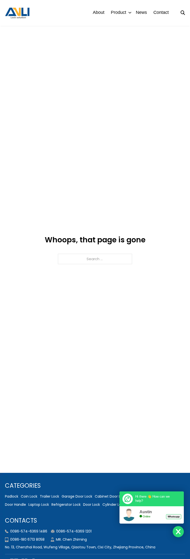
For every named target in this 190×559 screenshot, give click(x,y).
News (141, 12)
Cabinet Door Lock (110, 496)
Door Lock (91, 504)
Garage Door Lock (77, 496)
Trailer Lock (49, 496)
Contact (161, 12)
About (98, 12)
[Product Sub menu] (130, 12)
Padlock (11, 496)
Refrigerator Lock (66, 504)
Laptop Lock (38, 504)
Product (118, 12)
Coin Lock (29, 496)
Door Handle (15, 504)
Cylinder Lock (113, 504)
